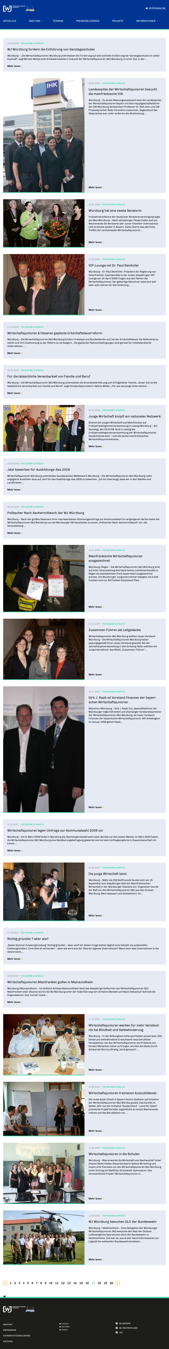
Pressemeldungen (87, 21)
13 (69, 1283)
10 (50, 1283)
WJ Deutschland (128, 1328)
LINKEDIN (64, 1330)
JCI (120, 1332)
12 (63, 1283)
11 (56, 1283)
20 (111, 1283)
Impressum (9, 1330)
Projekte (117, 21)
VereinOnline (157, 8)
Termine (58, 21)
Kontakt (7, 1324)
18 (99, 1283)
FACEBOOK (65, 1324)
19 (105, 1283)
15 (81, 1283)
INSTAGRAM (65, 1327)
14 (75, 1283)
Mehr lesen (14, 66)
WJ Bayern (124, 1323)
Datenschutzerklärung (16, 1335)
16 (87, 1283)
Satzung (8, 1341)
